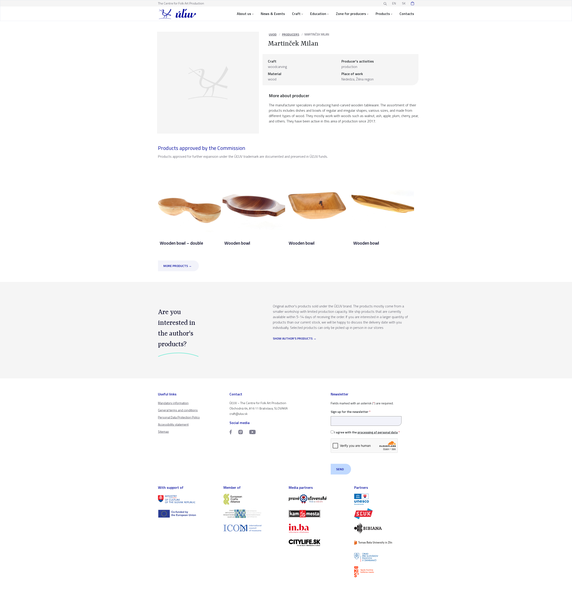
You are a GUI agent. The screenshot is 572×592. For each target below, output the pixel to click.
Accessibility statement (173, 424)
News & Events (273, 13)
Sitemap (163, 431)
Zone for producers (351, 13)
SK (404, 3)
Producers (290, 34)
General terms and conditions (178, 410)
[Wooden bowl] (254, 201)
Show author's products (293, 339)
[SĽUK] (384, 513)
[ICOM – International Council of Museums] (253, 528)
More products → (177, 265)
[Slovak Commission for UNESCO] (384, 499)
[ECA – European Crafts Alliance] (253, 499)
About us (244, 13)
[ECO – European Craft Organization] (253, 513)
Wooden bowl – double (181, 242)
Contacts (407, 13)
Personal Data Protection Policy (179, 417)
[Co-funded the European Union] (188, 513)
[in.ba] (319, 528)
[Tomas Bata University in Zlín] (384, 542)
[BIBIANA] (384, 528)
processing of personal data (378, 432)
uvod (273, 34)
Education (318, 13)
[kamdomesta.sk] (319, 513)
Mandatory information (173, 403)
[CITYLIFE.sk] (319, 542)
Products (383, 13)
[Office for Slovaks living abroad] (384, 557)
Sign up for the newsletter (350, 411)
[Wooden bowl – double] (189, 201)
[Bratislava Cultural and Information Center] (384, 571)
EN (394, 3)
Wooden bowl (237, 242)
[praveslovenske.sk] (319, 499)
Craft (296, 13)
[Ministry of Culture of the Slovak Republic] (188, 499)
